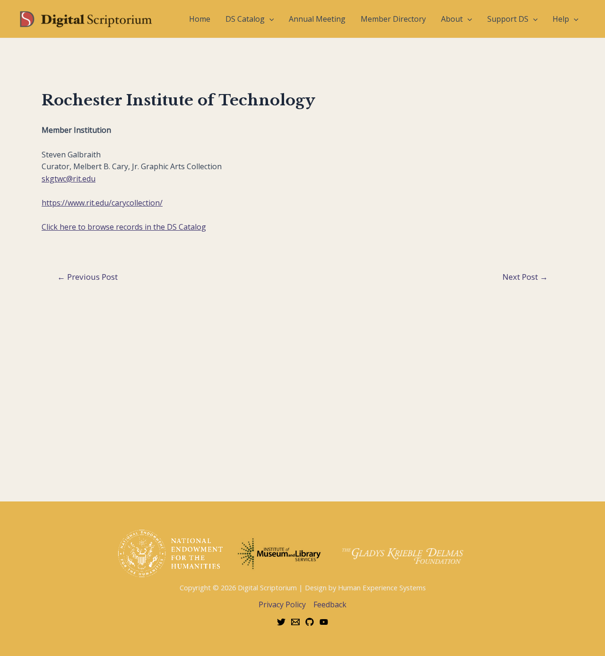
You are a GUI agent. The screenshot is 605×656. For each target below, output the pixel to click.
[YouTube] (324, 622)
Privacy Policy (282, 604)
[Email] (295, 622)
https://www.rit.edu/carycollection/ (102, 203)
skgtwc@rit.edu (68, 178)
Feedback (329, 604)
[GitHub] (309, 622)
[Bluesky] (281, 622)
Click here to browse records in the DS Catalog (124, 227)
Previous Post (87, 277)
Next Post (525, 277)
